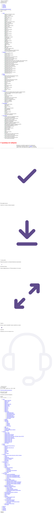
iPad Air (8, 423)
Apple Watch (7, 411)
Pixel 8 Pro (6, 450)
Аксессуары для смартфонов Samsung (13, 477)
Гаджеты (4, 90)
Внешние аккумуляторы (9, 485)
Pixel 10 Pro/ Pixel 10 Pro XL (10, 445)
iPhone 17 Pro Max (8, 400)
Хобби (6, 465)
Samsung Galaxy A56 (8, 439)
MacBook (6, 420)
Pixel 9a (6, 448)
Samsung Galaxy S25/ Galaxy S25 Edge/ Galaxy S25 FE (14, 436)
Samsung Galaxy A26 (8, 441)
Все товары (9, 418)
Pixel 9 (6, 449)
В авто (6, 456)
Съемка (6, 466)
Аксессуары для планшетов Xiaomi (13, 501)
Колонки (8, 468)
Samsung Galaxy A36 (8, 440)
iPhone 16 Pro (7, 405)
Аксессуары (5, 115)
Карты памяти (7, 494)
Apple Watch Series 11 (10, 413)
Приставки (7, 462)
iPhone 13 (6, 410)
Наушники (9, 469)
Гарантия (4, 6)
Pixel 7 (6, 452)
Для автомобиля (7, 493)
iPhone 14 (6, 409)
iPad (7, 422)
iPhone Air (6, 402)
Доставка (4, 5)
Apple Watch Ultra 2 (10, 415)
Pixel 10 (6, 446)
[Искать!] (10, 10)
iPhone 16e (6, 407)
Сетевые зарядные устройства (12, 489)
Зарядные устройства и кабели (10, 486)
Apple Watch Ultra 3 (10, 412)
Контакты (4, 7)
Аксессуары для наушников (12, 470)
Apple (4, 13)
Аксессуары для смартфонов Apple (13, 476)
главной (30, 146)
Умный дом (7, 457)
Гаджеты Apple (7, 428)
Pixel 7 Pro (6, 451)
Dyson (4, 73)
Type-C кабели (9, 487)
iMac (5, 426)
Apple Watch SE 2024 (10, 417)
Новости (4, 506)
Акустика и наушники (9, 467)
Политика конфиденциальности (6, 390)
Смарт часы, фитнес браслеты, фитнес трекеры (13, 455)
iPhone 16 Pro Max (8, 404)
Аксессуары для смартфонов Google (13, 475)
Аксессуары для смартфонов (10, 474)
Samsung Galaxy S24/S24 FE (10, 438)
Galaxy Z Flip (7, 432)
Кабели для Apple (10, 488)
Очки (6, 495)
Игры (6, 463)
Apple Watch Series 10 (10, 416)
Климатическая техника (9, 458)
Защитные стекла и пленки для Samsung (14, 481)
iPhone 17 (6, 403)
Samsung (4, 52)
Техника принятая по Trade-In (10, 429)
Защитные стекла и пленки (9, 479)
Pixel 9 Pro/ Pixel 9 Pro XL (9, 447)
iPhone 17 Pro (7, 401)
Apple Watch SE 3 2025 (11, 414)
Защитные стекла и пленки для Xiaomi (14, 482)
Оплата (4, 4)
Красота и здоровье (8, 459)
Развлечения (5, 103)
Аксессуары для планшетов (10, 499)
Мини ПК (6, 427)
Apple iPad (6, 421)
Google (4, 74)
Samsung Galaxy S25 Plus (9, 435)
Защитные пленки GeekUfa (12, 480)
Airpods (6, 419)
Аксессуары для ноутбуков (9, 503)
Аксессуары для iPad (10, 500)
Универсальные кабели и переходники (14, 490)
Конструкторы (7, 464)
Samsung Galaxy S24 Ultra (9, 437)
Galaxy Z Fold (7, 433)
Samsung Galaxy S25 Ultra (9, 434)
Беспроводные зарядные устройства (11, 492)
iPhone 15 (6, 408)
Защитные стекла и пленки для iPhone (13, 483)
